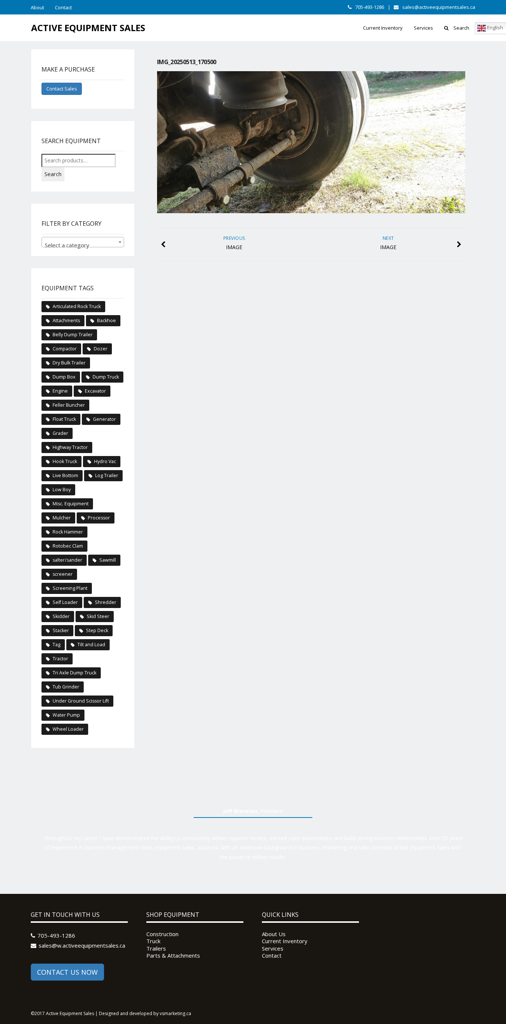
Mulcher (62, 518)
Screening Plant (70, 588)
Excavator (95, 391)
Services (423, 27)
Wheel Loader (68, 729)
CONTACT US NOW (67, 972)
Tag (56, 644)
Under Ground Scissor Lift (81, 701)
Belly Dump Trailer (73, 334)
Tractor (60, 658)
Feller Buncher (69, 405)
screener (63, 574)
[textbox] (83, 245)
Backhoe (106, 320)
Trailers (156, 948)
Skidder (61, 616)
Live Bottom (65, 475)
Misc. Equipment (71, 504)
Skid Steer (98, 616)
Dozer (100, 349)
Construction (162, 934)
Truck (153, 941)
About (37, 7)
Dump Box (64, 377)
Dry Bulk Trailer (69, 363)
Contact (63, 7)
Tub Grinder (66, 687)
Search (461, 27)
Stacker (61, 630)
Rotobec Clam (68, 546)
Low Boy (62, 489)
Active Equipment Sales (88, 28)
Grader (60, 433)
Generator (104, 419)
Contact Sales (61, 88)
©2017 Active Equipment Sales (62, 1013)
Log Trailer (106, 475)
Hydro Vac (105, 461)
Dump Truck (106, 377)
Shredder (105, 602)
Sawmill (107, 560)
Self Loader (65, 602)
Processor (99, 518)
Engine (60, 391)
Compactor (65, 349)
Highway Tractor (70, 447)
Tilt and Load (91, 644)
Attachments (66, 320)
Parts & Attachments (173, 955)
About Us (274, 934)
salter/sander (67, 560)
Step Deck (97, 630)
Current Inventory (383, 27)
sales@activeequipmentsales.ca (438, 7)
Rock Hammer (68, 532)
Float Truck (64, 419)
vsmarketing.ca (175, 1013)
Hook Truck (65, 461)
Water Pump (66, 715)
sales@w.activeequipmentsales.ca (82, 945)
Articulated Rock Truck (77, 306)
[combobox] (82, 242)
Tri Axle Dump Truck (74, 673)
